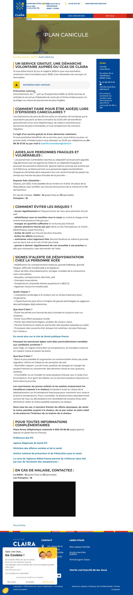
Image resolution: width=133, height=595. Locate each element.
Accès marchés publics (77, 553)
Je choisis (30, 582)
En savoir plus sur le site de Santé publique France (41, 336)
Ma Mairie (43, 16)
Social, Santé (30, 57)
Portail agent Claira (79, 560)
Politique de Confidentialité (100, 586)
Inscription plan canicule (36, 84)
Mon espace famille (79, 547)
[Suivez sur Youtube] (59, 576)
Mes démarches (76, 16)
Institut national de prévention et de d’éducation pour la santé (47, 453)
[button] (5, 590)
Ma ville (110, 16)
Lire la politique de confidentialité (17, 573)
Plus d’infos (19, 525)
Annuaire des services (95, 4)
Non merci (11, 582)
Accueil (17, 57)
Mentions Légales (79, 586)
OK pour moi (48, 582)
